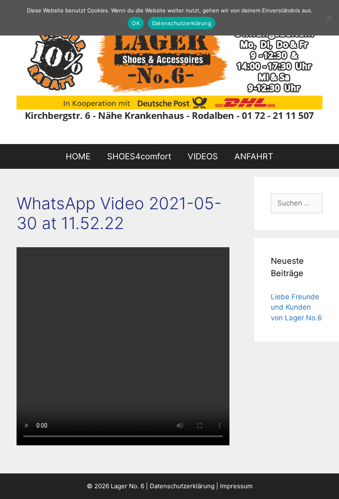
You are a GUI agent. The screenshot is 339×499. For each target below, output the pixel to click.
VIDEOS (203, 156)
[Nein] (329, 18)
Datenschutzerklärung (182, 486)
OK (136, 23)
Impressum (236, 486)
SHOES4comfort (139, 156)
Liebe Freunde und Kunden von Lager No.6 (296, 307)
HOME (78, 156)
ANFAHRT (253, 156)
